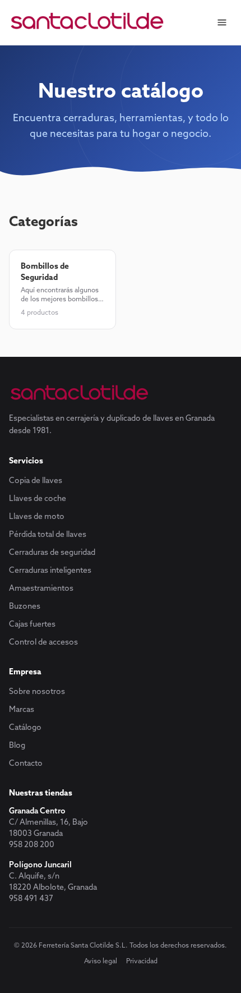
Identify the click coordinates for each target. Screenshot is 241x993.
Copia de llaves (35, 481)
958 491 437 (31, 899)
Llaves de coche (37, 499)
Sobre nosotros (37, 692)
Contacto (26, 764)
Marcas (21, 710)
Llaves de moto (36, 517)
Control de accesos (43, 642)
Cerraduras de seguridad (52, 553)
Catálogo (25, 728)
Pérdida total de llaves (47, 535)
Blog (17, 746)
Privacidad (141, 962)
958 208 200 (31, 845)
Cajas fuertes (32, 624)
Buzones (24, 607)
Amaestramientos (41, 589)
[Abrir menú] (222, 22)
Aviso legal (100, 962)
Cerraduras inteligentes (50, 571)
